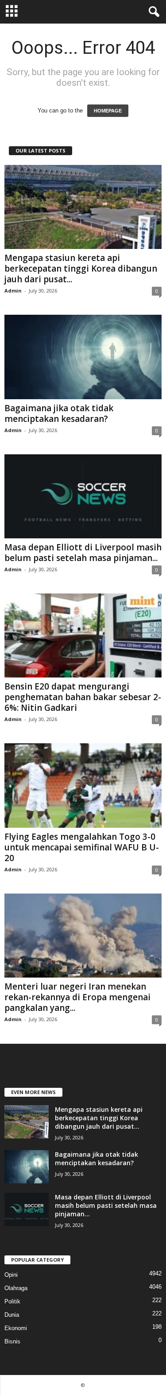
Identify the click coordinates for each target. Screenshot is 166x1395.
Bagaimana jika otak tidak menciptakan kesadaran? (58, 413)
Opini (11, 1274)
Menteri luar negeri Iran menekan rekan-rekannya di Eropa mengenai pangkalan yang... (77, 997)
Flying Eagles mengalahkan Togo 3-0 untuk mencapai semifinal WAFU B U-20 (81, 847)
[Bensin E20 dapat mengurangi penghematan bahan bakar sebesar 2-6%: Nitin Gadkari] (83, 635)
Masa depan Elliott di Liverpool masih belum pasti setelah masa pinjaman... (83, 552)
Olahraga (15, 1288)
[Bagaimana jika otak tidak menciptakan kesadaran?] (83, 357)
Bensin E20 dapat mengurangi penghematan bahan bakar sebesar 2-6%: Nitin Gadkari (82, 697)
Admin (13, 290)
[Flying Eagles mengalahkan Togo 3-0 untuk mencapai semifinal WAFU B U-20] (83, 785)
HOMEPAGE (108, 110)
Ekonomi (15, 1328)
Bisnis (12, 1341)
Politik (12, 1301)
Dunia (11, 1314)
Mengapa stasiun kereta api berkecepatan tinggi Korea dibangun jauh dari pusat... (80, 268)
